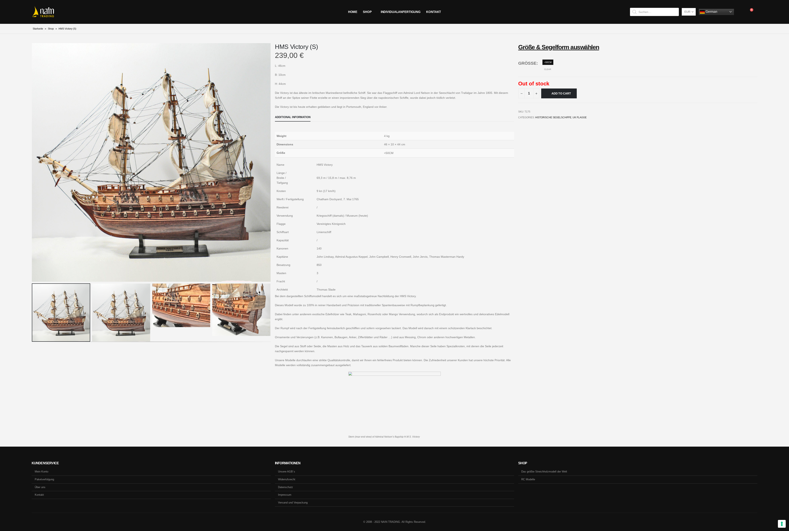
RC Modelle (528, 479)
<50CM (547, 62)
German (711, 11)
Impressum (284, 494)
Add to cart (561, 93)
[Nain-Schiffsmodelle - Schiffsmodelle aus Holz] (43, 12)
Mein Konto (41, 471)
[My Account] (740, 11)
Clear (547, 69)
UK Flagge (580, 117)
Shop (367, 12)
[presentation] (33, 162)
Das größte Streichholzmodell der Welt (544, 471)
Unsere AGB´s (286, 471)
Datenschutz (285, 487)
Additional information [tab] (292, 117)
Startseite (38, 28)
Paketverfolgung (44, 479)
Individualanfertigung (401, 12)
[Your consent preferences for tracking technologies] (782, 524)
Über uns (40, 487)
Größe (527, 63)
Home (353, 12)
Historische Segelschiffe (553, 117)
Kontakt (433, 12)
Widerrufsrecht (286, 479)
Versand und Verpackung (293, 502)
